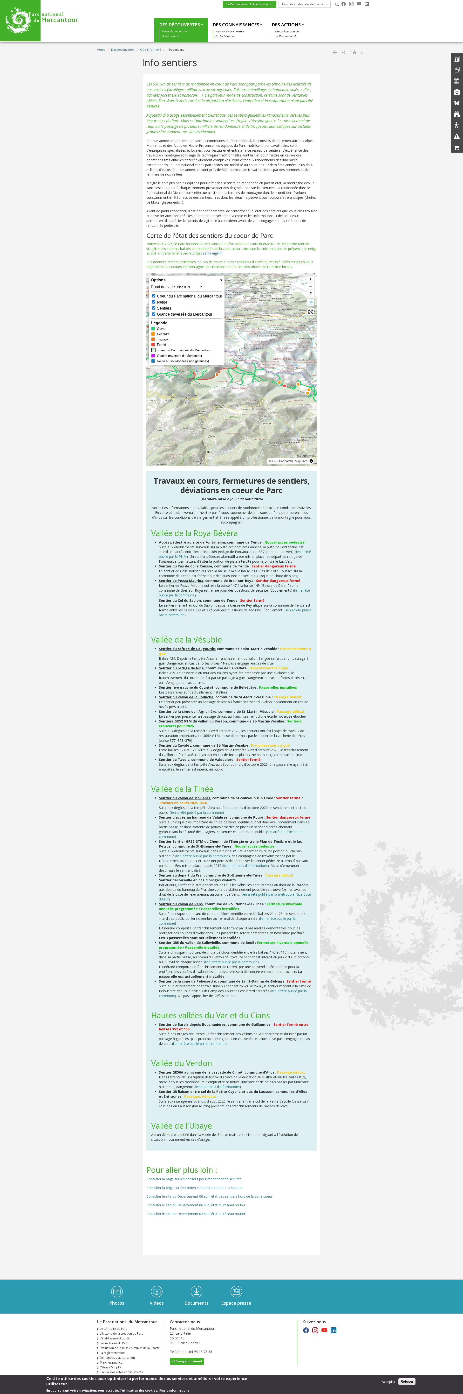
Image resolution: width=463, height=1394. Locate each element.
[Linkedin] (367, 4)
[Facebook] (343, 4)
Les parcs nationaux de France (303, 4)
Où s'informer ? (150, 50)
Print (334, 52)
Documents (196, 1303)
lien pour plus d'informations (245, 865)
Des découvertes (179, 25)
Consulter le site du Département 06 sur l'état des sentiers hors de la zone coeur (209, 1196)
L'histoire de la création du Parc (121, 1333)
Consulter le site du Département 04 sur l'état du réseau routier (195, 1213)
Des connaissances (236, 25)
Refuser (407, 1381)
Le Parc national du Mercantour (247, 4)
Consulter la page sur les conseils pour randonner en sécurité (194, 1179)
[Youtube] (359, 4)
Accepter (388, 1381)
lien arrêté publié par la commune (196, 812)
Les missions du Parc (114, 1343)
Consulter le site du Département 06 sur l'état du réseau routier (195, 1205)
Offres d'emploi (111, 1367)
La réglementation (112, 1353)
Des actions (286, 25)
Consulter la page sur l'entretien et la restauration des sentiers (194, 1187)
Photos (116, 1303)
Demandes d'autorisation (117, 1358)
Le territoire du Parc (113, 1329)
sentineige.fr (213, 253)
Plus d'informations (174, 1390)
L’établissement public (115, 1338)
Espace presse (236, 1303)
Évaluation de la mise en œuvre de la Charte (130, 1348)
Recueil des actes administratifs (121, 1372)
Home (101, 50)
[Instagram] (351, 4)
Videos (157, 1303)
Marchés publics (111, 1362)
